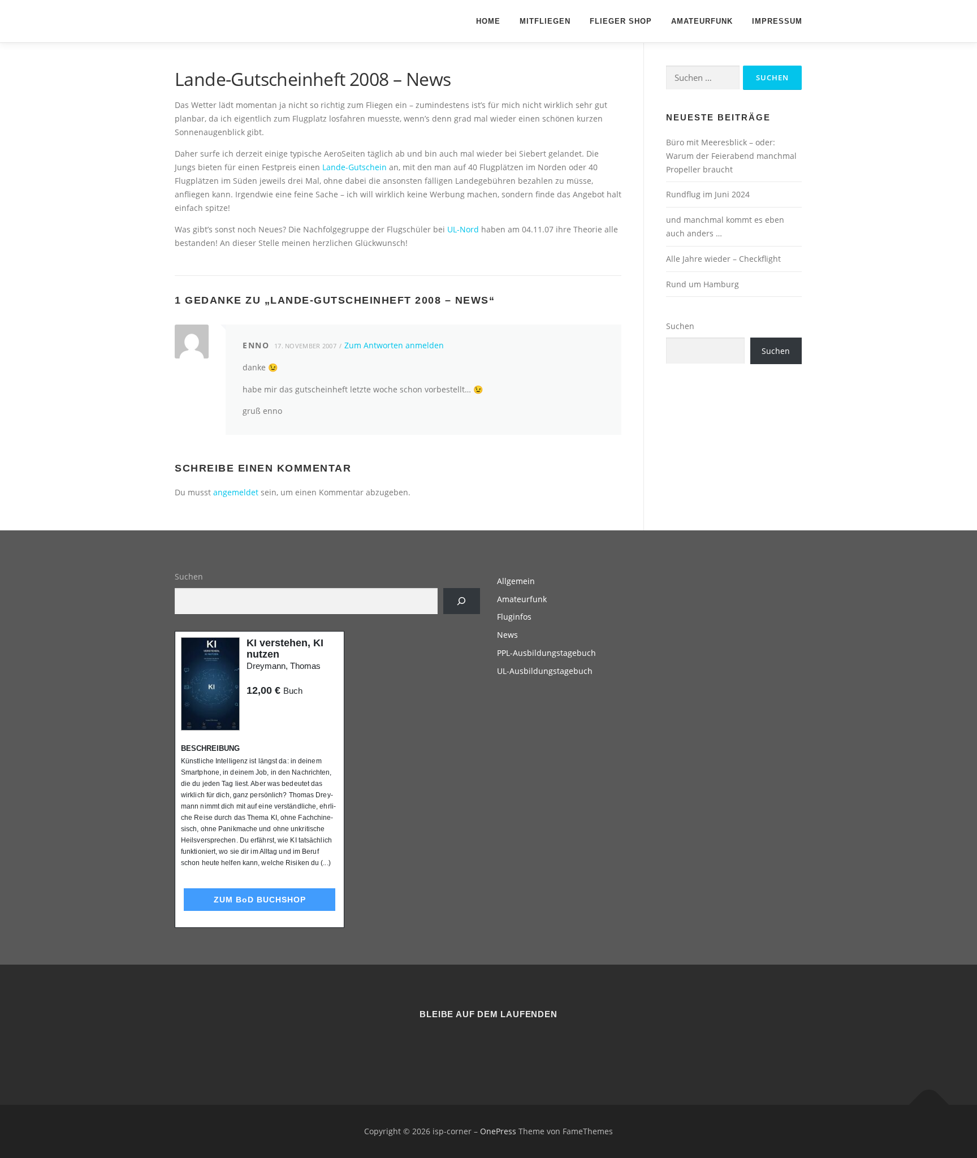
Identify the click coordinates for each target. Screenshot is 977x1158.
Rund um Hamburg (702, 284)
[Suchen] (461, 601)
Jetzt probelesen (277, 712)
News (507, 634)
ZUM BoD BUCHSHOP (260, 899)
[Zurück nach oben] (929, 1104)
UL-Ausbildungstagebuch (545, 671)
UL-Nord (463, 229)
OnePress (498, 1131)
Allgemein (516, 581)
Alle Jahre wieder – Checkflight (723, 258)
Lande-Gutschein (354, 167)
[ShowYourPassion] (474, 1045)
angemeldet (235, 492)
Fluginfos (514, 616)
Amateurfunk (702, 21)
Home (488, 21)
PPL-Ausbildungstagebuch (546, 652)
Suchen (680, 326)
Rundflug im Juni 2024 (708, 194)
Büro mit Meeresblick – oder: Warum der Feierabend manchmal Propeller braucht (731, 156)
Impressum (777, 21)
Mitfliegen (545, 21)
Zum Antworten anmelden (394, 345)
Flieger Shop (621, 21)
